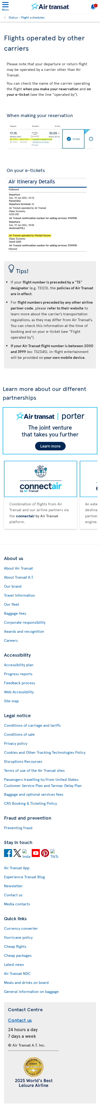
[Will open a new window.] (8, 854)
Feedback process (19, 682)
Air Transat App (16, 867)
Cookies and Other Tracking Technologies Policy (44, 752)
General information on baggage (31, 991)
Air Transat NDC (17, 973)
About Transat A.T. (19, 577)
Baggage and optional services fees (33, 794)
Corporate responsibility (24, 622)
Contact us (13, 894)
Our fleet (11, 604)
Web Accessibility (19, 691)
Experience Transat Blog (24, 876)
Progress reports (18, 673)
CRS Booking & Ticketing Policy (30, 803)
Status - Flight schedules (27, 17)
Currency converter (21, 928)
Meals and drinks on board (26, 982)
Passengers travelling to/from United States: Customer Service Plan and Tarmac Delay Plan (43, 782)
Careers (11, 640)
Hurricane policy (18, 937)
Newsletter (13, 885)
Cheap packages (17, 955)
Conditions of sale (19, 734)
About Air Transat (18, 568)
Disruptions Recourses (23, 761)
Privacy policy (15, 743)
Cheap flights (15, 946)
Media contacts (17, 903)
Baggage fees (15, 613)
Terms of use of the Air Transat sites (34, 770)
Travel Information (19, 595)
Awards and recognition (24, 631)
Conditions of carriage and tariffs (32, 725)
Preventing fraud (18, 827)
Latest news (14, 964)
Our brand (12, 586)
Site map (11, 700)
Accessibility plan (18, 664)
